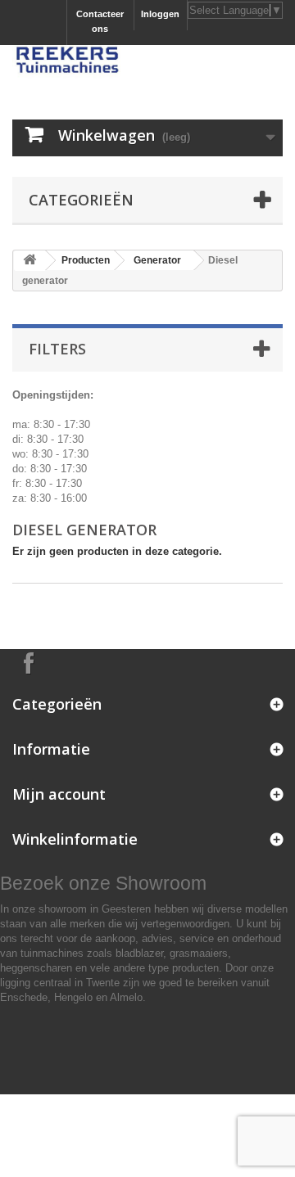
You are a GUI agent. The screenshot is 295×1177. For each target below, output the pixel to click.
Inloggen (160, 14)
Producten (85, 260)
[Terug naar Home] (29, 260)
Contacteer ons (100, 21)
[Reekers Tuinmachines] (147, 62)
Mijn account (59, 794)
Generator (157, 260)
